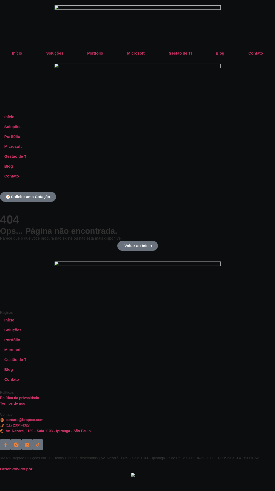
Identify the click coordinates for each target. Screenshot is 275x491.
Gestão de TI (180, 53)
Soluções (54, 53)
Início (17, 53)
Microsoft (136, 53)
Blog (220, 53)
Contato (255, 53)
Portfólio (95, 53)
